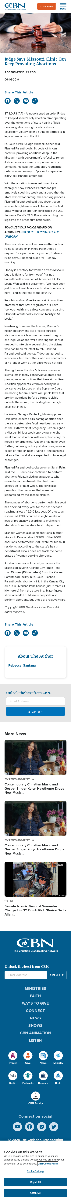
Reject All (35, 1182)
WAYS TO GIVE (35, 1003)
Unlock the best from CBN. (28, 693)
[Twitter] (17, 101)
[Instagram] (41, 1126)
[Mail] (26, 101)
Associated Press (20, 72)
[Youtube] (17, 1126)
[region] (35, 1170)
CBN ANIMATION (35, 1033)
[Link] (35, 101)
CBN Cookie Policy (48, 1163)
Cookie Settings (35, 1171)
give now (46, 6)
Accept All (35, 1193)
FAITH (35, 996)
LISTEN (35, 1040)
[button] (61, 6)
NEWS (35, 1018)
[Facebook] (8, 101)
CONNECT (35, 1010)
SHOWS (35, 1025)
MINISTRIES (35, 988)
